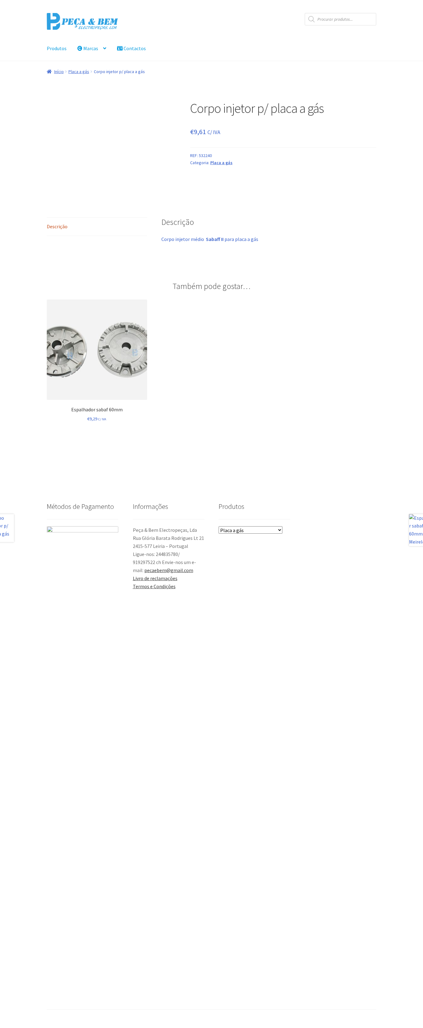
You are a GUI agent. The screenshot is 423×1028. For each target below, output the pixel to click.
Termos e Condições (154, 586)
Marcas (90, 48)
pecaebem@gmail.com (168, 570)
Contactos (134, 48)
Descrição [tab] (57, 226)
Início (59, 71)
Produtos (57, 48)
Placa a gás (78, 71)
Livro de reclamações (155, 578)
